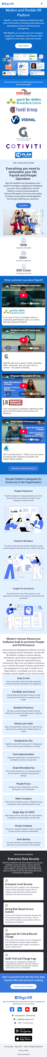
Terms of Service (23, 1054)
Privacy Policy (23, 1050)
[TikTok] (35, 1009)
